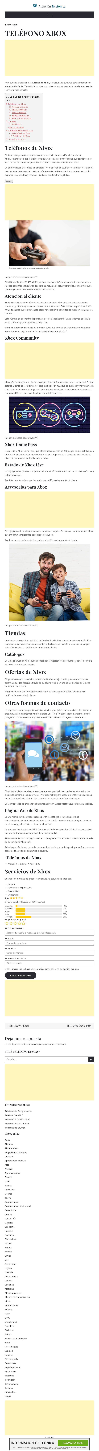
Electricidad (10, 1239)
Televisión (10, 1380)
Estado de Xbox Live (20, 115)
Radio (8, 1342)
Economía (10, 1227)
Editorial (9, 1231)
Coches (8, 1193)
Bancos (8, 1177)
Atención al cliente (20, 107)
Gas (7, 1260)
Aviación (9, 1169)
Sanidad (9, 1351)
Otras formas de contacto (21, 130)
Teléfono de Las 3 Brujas (17, 1123)
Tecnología (11, 24)
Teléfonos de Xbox (17, 104)
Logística (9, 1284)
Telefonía (9, 1375)
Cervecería (10, 1189)
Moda (7, 1301)
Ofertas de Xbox (16, 127)
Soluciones (10, 1363)
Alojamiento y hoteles (16, 1152)
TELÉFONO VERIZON (18, 1026)
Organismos (11, 1322)
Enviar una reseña (20, 975)
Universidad (10, 1392)
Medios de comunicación (17, 1297)
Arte (7, 1165)
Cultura (8, 1214)
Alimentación (11, 1148)
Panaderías (10, 1326)
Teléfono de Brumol (15, 1127)
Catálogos (16, 124)
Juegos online (11, 1276)
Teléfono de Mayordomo (17, 1119)
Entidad (8, 1251)
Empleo (8, 1243)
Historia (9, 1272)
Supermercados (12, 1367)
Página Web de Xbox (21, 133)
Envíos (8, 1255)
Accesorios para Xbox (21, 118)
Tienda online (11, 1384)
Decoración (10, 1218)
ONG (7, 1317)
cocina (8, 1198)
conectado (32, 1044)
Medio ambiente (13, 1293)
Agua (7, 1140)
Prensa (8, 1334)
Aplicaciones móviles (15, 1160)
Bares (8, 1181)
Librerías (9, 1280)
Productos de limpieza (16, 1338)
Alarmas (9, 1144)
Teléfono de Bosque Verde (18, 1111)
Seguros (9, 1355)
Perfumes (9, 1330)
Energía (8, 1247)
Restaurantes (11, 1346)
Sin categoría (11, 1359)
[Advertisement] (49, 58)
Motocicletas (11, 1305)
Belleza (8, 1185)
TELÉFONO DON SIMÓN (79, 1026)
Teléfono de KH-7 (14, 1115)
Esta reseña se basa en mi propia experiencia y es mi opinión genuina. (45, 969)
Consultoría (10, 1210)
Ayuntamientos (12, 1173)
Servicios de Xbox (17, 139)
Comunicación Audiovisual (18, 1206)
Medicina (9, 1289)
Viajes (8, 1396)
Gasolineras (10, 1264)
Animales (9, 1156)
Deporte (9, 1222)
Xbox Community (19, 110)
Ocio (7, 1313)
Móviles (9, 1309)
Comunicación (12, 1202)
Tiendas (12, 121)
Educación (10, 1235)
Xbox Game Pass (19, 113)
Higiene (9, 1268)
